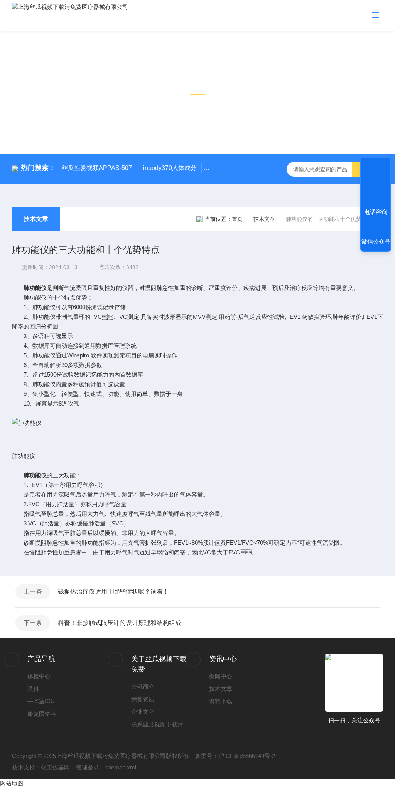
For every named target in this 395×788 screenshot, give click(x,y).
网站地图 (11, 783)
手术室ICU (41, 701)
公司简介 (142, 686)
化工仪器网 (55, 767)
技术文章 (36, 219)
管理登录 (87, 767)
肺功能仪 (35, 288)
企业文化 (142, 711)
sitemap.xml (120, 767)
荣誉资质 (142, 699)
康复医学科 (41, 714)
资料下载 (220, 701)
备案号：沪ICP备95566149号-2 (235, 756)
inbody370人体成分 (170, 168)
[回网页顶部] (375, 183)
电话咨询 (375, 212)
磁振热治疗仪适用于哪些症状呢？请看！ (113, 591)
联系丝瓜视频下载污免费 (162, 724)
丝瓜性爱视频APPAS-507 (97, 168)
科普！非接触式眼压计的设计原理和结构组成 (119, 623)
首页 (237, 219)
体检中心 (39, 676)
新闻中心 (220, 676)
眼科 (33, 688)
